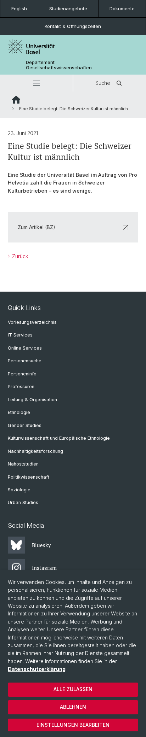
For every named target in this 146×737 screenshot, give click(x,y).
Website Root (16, 100)
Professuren (21, 386)
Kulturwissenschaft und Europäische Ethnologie (59, 438)
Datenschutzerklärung (37, 669)
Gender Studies (24, 425)
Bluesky (41, 545)
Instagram (44, 567)
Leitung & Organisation (32, 399)
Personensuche (24, 360)
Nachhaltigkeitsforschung (35, 451)
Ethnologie (19, 412)
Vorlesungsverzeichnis (32, 322)
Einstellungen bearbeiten (73, 725)
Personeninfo (22, 373)
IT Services (20, 335)
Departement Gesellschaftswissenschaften (59, 65)
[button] (36, 83)
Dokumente (122, 8)
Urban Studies (23, 502)
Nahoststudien (23, 464)
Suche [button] (102, 83)
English (19, 8)
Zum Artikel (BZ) (36, 227)
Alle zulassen (73, 689)
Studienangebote (68, 8)
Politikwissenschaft (28, 477)
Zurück (19, 256)
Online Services (25, 348)
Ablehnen (73, 707)
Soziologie (19, 489)
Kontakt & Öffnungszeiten (73, 26)
